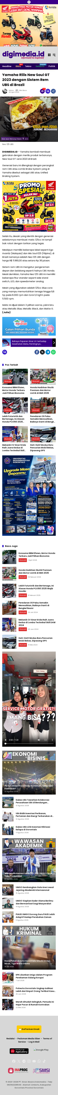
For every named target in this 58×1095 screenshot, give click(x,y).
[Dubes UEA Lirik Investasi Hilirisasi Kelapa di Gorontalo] (8, 829)
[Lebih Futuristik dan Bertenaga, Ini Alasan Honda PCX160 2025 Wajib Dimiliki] (15, 405)
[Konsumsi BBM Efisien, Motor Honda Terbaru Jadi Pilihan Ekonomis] (15, 377)
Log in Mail (34, 1041)
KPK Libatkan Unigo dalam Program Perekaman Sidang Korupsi (34, 976)
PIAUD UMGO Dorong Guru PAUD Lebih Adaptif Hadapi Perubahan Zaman (35, 916)
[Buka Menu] (49, 55)
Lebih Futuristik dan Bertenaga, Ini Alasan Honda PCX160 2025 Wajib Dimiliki (13, 419)
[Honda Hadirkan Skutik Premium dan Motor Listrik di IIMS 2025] (43, 377)
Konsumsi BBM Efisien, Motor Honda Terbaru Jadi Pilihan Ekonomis (13, 390)
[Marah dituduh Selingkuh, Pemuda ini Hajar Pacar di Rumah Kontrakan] (8, 1004)
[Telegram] (47, 352)
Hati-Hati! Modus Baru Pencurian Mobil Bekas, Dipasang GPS (42, 448)
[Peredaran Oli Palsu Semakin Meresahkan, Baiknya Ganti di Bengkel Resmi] (43, 405)
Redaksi (10, 1038)
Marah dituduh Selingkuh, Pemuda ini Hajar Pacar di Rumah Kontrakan (35, 1003)
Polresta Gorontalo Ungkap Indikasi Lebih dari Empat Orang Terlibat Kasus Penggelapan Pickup (35, 990)
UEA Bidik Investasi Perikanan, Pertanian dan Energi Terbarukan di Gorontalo (34, 815)
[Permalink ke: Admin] (5, 91)
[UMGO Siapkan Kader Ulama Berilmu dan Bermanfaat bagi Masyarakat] (8, 903)
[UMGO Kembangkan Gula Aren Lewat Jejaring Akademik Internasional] (8, 890)
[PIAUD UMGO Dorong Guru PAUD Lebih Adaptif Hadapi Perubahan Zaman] (8, 917)
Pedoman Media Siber (28, 1038)
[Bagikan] (53, 91)
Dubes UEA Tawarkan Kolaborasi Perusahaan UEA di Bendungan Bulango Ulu (32, 801)
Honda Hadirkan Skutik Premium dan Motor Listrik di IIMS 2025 (42, 390)
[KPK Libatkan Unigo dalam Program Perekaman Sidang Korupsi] (8, 977)
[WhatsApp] (53, 352)
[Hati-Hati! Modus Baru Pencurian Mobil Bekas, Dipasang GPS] (43, 434)
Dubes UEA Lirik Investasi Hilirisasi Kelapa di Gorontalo (33, 828)
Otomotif (7, 381)
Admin (11, 90)
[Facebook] (36, 352)
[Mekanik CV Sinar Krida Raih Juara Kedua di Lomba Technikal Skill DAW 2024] (15, 434)
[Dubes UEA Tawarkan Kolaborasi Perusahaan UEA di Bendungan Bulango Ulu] (8, 802)
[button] (54, 55)
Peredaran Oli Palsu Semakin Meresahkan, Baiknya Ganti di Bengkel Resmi (43, 419)
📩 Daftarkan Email (29, 1029)
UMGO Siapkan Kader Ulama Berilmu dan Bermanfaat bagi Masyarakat (34, 902)
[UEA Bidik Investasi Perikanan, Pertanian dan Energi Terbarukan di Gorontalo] (8, 816)
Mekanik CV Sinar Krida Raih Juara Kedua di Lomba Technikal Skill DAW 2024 (14, 448)
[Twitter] (42, 352)
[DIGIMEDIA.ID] (23, 54)
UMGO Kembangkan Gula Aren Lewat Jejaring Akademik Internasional (35, 889)
